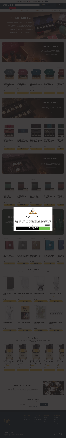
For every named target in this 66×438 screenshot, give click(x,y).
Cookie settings (22, 228)
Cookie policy (47, 225)
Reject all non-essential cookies (33, 228)
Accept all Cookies (44, 228)
